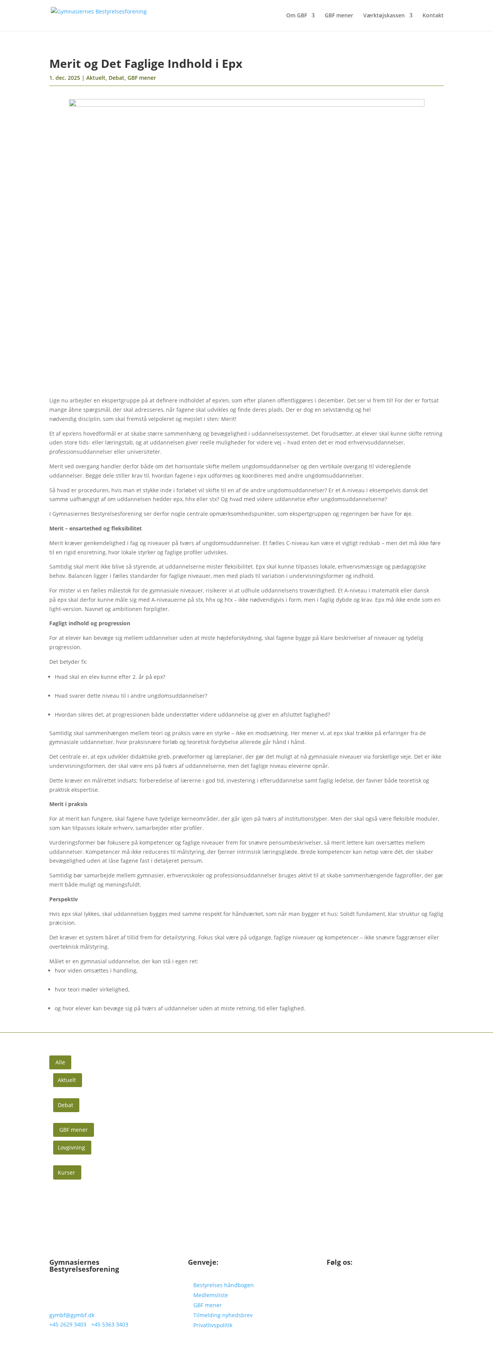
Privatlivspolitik (212, 1325)
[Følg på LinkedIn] (333, 1286)
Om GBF (296, 16)
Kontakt (433, 16)
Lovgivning (71, 1147)
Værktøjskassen (384, 16)
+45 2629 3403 (67, 1324)
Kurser (66, 1172)
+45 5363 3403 (109, 1324)
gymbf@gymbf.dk (71, 1315)
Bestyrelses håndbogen (223, 1285)
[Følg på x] (348, 1286)
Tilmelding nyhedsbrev (223, 1315)
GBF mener (339, 16)
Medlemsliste (210, 1295)
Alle (60, 1062)
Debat (116, 77)
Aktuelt (96, 77)
